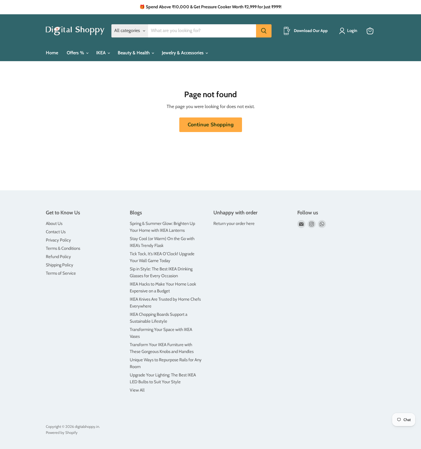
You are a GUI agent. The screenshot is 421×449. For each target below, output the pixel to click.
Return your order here (234, 223)
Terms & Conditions (63, 248)
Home (52, 52)
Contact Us (56, 231)
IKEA (101, 52)
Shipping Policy (59, 265)
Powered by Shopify (62, 432)
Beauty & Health (134, 52)
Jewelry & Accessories (183, 52)
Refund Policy (58, 256)
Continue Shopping (211, 124)
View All (137, 390)
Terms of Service (61, 273)
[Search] (264, 30)
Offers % (76, 52)
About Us (54, 223)
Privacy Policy (58, 240)
